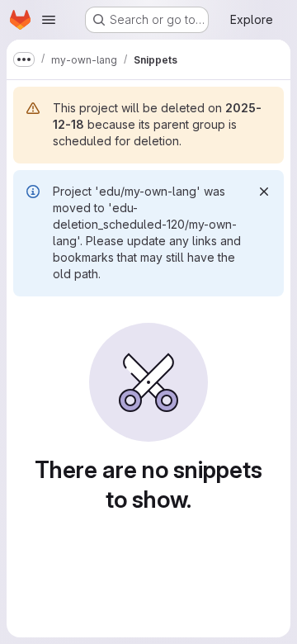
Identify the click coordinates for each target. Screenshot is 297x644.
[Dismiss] (264, 191)
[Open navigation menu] (48, 20)
